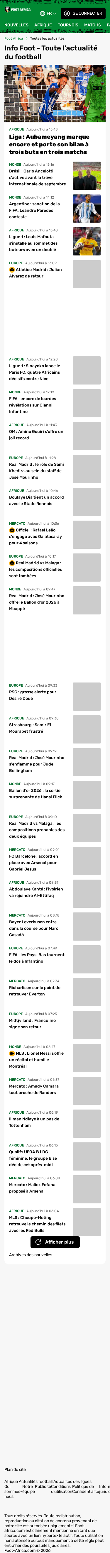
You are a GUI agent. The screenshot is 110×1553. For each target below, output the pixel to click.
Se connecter (87, 13)
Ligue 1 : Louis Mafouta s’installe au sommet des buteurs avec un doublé (33, 242)
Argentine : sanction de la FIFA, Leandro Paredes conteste (34, 210)
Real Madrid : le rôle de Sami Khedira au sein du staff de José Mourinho (36, 470)
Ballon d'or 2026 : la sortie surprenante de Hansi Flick (35, 793)
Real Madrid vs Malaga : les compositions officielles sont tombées (35, 568)
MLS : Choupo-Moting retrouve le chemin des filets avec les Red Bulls (37, 1223)
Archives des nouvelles (30, 1253)
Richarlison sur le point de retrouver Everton (34, 990)
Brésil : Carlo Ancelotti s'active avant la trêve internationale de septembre (37, 177)
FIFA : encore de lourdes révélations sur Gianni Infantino (32, 404)
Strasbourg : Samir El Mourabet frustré (30, 727)
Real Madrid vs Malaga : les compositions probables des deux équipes (37, 829)
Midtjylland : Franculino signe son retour (32, 1023)
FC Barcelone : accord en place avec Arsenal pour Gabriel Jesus (33, 862)
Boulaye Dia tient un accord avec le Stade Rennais (36, 499)
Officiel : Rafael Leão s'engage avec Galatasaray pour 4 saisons (35, 536)
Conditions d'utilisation (61, 1488)
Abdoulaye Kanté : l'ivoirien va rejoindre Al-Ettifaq (36, 891)
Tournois (68, 25)
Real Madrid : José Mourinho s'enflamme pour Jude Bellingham (36, 763)
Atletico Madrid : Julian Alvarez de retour (35, 272)
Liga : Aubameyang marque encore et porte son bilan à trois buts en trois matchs (49, 143)
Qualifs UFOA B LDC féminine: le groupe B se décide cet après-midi (33, 1157)
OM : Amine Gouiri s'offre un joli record (36, 434)
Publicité (43, 1485)
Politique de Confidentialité (85, 1488)
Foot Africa (13, 38)
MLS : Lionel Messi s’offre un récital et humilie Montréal (36, 1059)
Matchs (92, 25)
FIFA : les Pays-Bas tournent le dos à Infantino (37, 957)
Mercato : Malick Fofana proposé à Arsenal (32, 1187)
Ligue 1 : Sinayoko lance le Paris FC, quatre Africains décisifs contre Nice (34, 371)
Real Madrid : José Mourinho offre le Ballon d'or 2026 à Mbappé (36, 601)
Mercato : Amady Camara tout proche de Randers (34, 1088)
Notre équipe (28, 1488)
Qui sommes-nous (13, 1490)
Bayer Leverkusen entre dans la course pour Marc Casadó (33, 927)
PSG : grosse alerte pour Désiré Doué (32, 694)
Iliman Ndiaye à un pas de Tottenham (34, 1121)
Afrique (43, 25)
